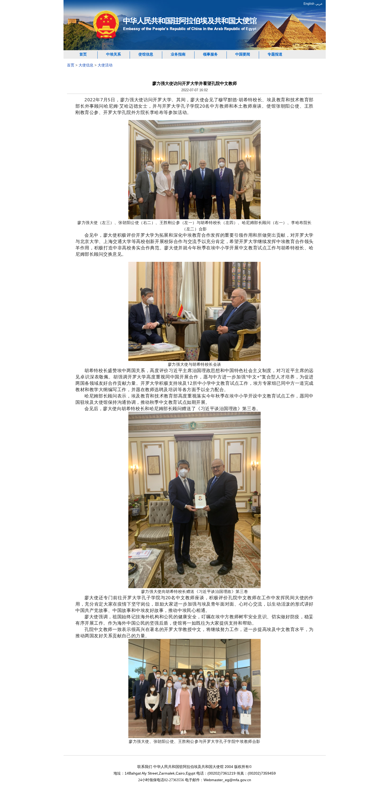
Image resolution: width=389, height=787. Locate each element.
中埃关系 (113, 54)
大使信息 (86, 65)
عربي (319, 4)
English (309, 4)
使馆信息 (145, 54)
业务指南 (178, 54)
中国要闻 (242, 54)
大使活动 (105, 65)
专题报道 (275, 54)
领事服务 (210, 54)
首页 (83, 54)
